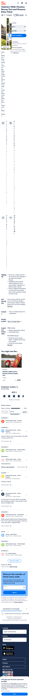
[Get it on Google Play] (8, 648)
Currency (5, 636)
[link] (11, 368)
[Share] (26, 15)
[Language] (22, 3)
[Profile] (26, 3)
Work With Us (6, 666)
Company (5, 663)
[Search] (18, 3)
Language (5, 628)
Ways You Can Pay (7, 669)
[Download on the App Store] (8, 654)
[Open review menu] (26, 432)
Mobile (4, 644)
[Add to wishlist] (20, 355)
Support (4, 659)
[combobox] (15, 413)
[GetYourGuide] (3, 3)
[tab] (11, 609)
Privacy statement (18, 602)
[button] (6, 15)
